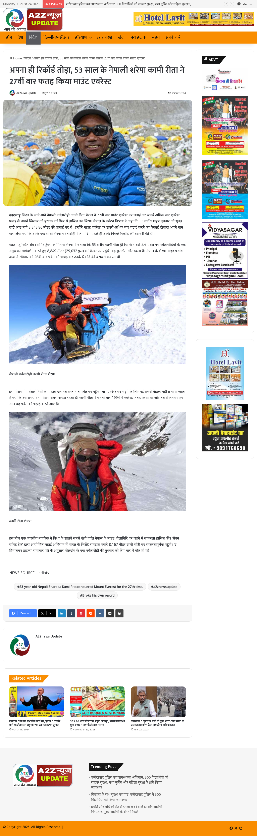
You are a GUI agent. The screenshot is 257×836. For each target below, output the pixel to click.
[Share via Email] (110, 613)
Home (17, 58)
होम (9, 37)
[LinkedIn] (62, 613)
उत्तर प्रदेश (104, 37)
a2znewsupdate (165, 586)
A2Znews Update (26, 93)
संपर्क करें (173, 37)
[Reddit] (91, 613)
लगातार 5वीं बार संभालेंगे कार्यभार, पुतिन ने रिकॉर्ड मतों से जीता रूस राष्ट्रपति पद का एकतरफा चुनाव (34, 723)
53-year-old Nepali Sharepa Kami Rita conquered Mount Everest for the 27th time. (81, 586)
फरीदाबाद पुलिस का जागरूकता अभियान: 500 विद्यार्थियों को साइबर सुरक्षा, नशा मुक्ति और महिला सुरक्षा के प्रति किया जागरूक (140, 4)
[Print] (119, 613)
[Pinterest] (81, 613)
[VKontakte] (100, 613)
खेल (121, 37)
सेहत (156, 37)
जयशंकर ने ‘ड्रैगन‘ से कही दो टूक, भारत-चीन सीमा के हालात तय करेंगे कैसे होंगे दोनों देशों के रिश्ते (157, 723)
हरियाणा (82, 37)
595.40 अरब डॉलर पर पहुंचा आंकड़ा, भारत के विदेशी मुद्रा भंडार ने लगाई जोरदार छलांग (97, 723)
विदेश (33, 37)
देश (20, 37)
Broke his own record (98, 595)
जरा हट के (138, 37)
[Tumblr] (71, 613)
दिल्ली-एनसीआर (56, 37)
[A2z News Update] (33, 19)
